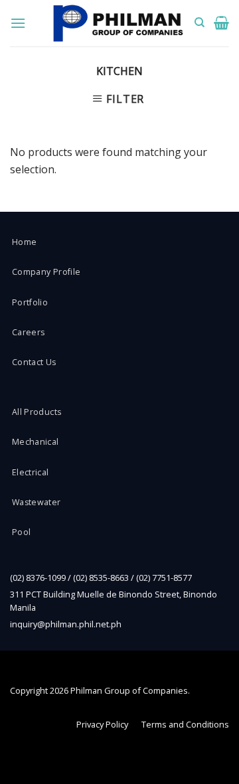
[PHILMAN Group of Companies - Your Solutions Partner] (118, 23)
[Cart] (221, 23)
